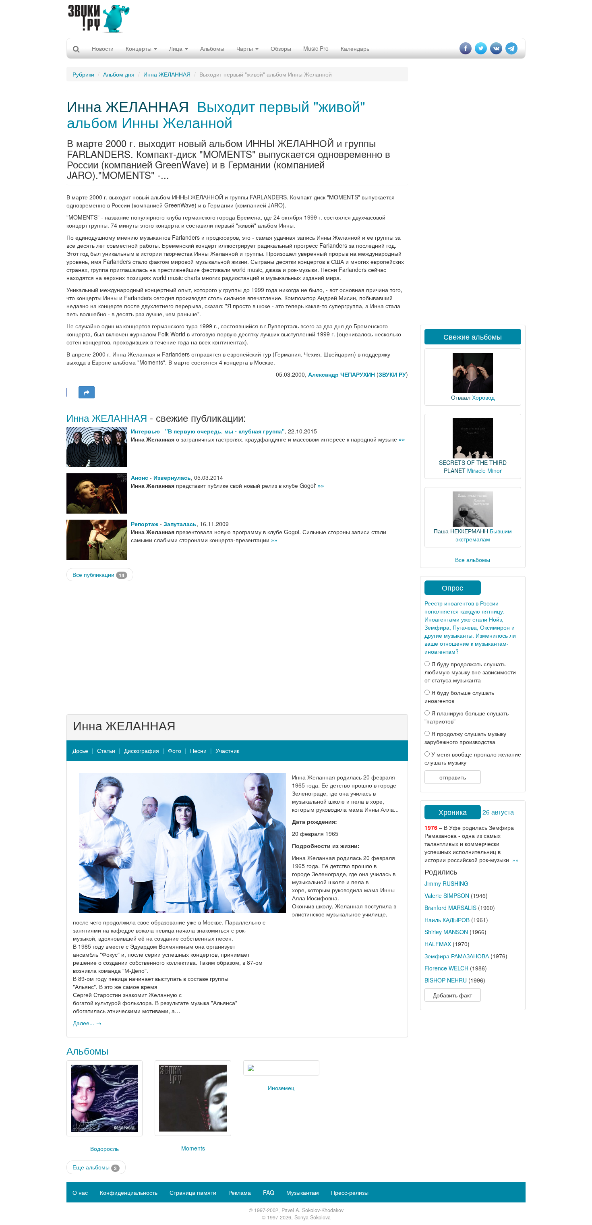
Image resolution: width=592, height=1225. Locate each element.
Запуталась (180, 524)
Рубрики (83, 74)
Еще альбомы (94, 1167)
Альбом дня (119, 74)
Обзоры (281, 48)
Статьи (106, 750)
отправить (452, 777)
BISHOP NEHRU (445, 980)
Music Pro (316, 48)
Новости (103, 48)
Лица (176, 48)
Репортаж (144, 524)
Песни (198, 750)
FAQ (268, 1192)
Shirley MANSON (446, 932)
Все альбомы (472, 559)
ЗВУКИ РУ (392, 374)
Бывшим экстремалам (483, 535)
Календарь (355, 48)
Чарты (245, 48)
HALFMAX (437, 944)
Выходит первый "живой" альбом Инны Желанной (216, 113)
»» (402, 439)
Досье (80, 750)
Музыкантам (302, 1192)
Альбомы (212, 48)
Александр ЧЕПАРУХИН (341, 374)
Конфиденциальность (128, 1192)
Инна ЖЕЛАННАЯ (166, 74)
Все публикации (98, 574)
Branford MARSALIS (450, 908)
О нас (80, 1192)
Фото (174, 750)
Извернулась (172, 477)
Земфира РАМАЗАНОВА (456, 956)
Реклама (239, 1192)
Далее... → (87, 1023)
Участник (227, 750)
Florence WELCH (446, 968)
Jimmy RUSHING (446, 883)
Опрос (452, 587)
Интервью (145, 431)
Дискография (141, 750)
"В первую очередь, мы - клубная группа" (225, 431)
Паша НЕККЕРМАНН (461, 531)
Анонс (139, 477)
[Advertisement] (296, 18)
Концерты (139, 48)
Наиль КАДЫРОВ (447, 920)
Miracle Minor (484, 470)
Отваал (460, 397)
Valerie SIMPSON (446, 895)
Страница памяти (193, 1192)
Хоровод (483, 397)
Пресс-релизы (349, 1192)
